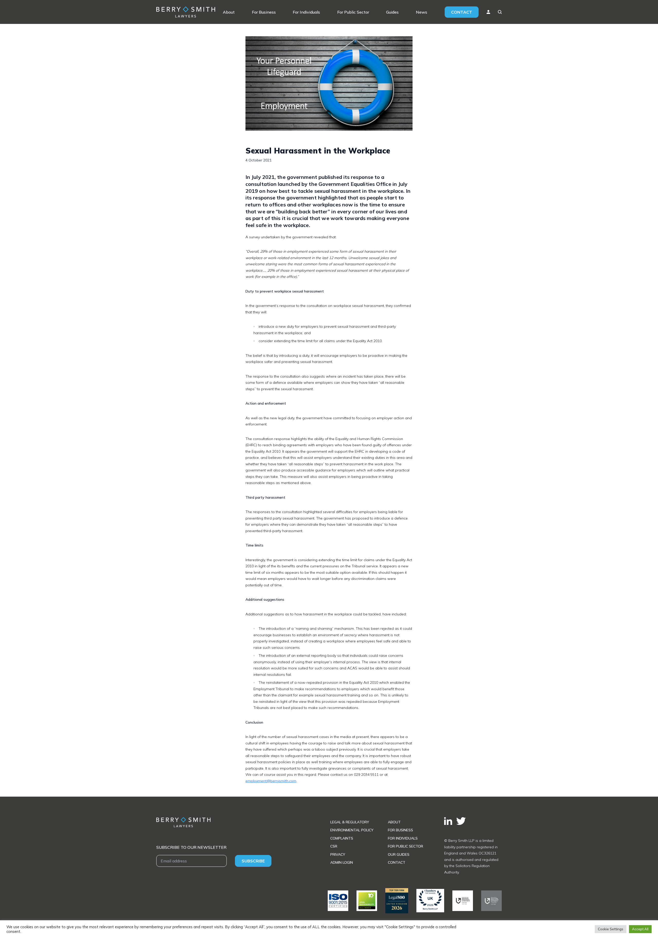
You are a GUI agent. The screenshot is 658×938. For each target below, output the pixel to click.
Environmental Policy (351, 830)
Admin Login (341, 862)
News (421, 12)
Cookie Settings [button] (610, 929)
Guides (392, 12)
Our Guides (398, 854)
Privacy (337, 854)
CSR (333, 846)
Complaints (341, 838)
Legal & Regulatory (349, 822)
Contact (461, 12)
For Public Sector (353, 12)
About (229, 12)
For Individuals (306, 12)
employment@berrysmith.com (270, 781)
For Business (264, 12)
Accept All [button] (640, 929)
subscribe (253, 860)
